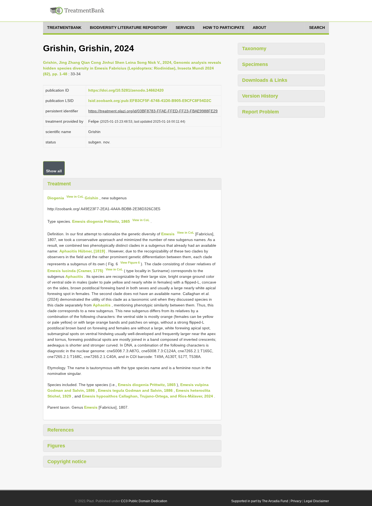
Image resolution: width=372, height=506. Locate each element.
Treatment (59, 183)
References (60, 430)
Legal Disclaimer (316, 501)
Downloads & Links (264, 80)
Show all (54, 171)
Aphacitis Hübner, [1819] (82, 251)
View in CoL (75, 196)
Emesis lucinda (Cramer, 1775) (75, 271)
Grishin (91, 197)
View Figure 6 (130, 262)
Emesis (168, 234)
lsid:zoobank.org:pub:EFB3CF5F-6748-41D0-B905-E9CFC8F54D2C (149, 100)
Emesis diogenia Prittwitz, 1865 (101, 221)
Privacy (296, 501)
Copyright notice (66, 461)
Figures (56, 445)
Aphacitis (74, 276)
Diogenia (55, 197)
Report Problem (260, 112)
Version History (260, 96)
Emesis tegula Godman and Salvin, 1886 (135, 390)
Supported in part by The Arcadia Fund (259, 501)
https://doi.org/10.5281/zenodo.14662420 (126, 90)
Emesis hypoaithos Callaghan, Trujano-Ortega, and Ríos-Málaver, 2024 (147, 396)
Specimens (255, 64)
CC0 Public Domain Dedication (144, 501)
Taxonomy (254, 48)
